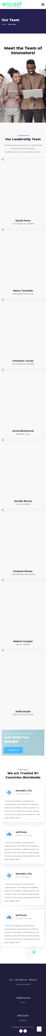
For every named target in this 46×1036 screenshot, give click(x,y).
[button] (13, 750)
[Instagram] (25, 1031)
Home (4, 24)
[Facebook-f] (21, 1031)
